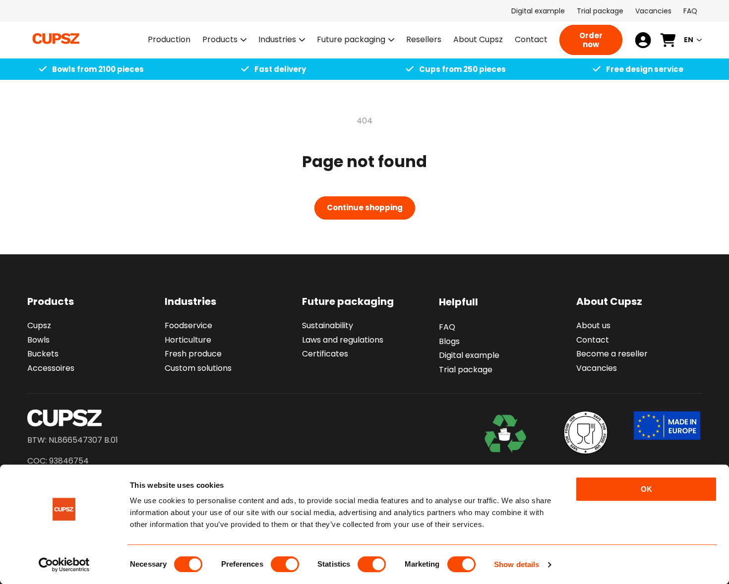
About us (593, 325)
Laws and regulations (342, 340)
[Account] (643, 40)
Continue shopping (365, 207)
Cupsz (39, 325)
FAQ (690, 11)
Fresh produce (193, 354)
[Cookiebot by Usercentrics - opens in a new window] (64, 564)
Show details (516, 564)
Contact (592, 340)
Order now (591, 40)
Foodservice (188, 325)
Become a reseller (612, 354)
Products (220, 40)
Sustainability (327, 325)
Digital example (538, 11)
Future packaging (351, 40)
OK (646, 489)
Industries (277, 40)
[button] (224, 40)
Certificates (325, 354)
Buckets (43, 354)
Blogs (449, 341)
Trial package (600, 11)
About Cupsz (609, 301)
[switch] (285, 564)
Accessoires (50, 368)
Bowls (38, 340)
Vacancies (653, 11)
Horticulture (188, 340)
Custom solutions (198, 368)
